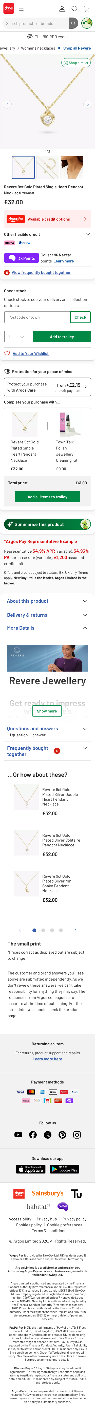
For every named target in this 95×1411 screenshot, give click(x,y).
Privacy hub (47, 1218)
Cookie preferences (64, 1224)
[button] (76, 62)
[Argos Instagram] (77, 1135)
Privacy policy (74, 1218)
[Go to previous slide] (7, 104)
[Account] (62, 9)
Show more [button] (47, 710)
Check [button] (80, 317)
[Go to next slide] (87, 104)
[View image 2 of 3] (47, 167)
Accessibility (20, 1218)
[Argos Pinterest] (62, 1135)
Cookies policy (29, 1224)
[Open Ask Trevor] (86, 23)
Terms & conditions (49, 1230)
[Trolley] (86, 9)
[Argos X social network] (48, 1135)
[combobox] (36, 23)
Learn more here (47, 1058)
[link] (47, 271)
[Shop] (21, 9)
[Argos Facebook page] (33, 1135)
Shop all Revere (77, 47)
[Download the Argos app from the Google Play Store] (64, 1172)
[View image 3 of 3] (72, 167)
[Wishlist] (74, 9)
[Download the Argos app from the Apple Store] (31, 1172)
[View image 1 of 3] (23, 167)
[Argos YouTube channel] (18, 1135)
